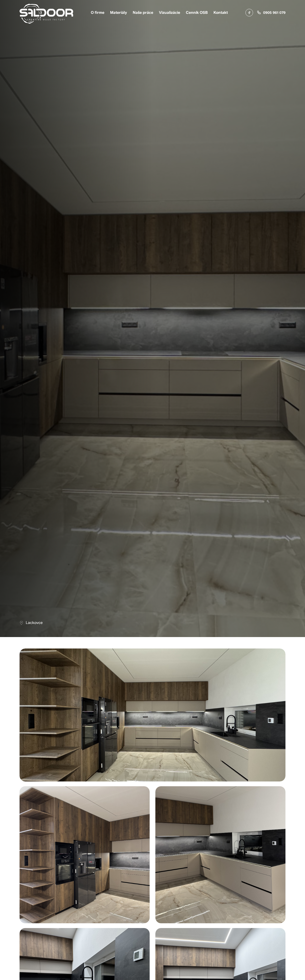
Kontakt (221, 12)
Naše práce (143, 12)
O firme (97, 12)
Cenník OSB (197, 12)
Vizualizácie (169, 12)
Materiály (118, 12)
